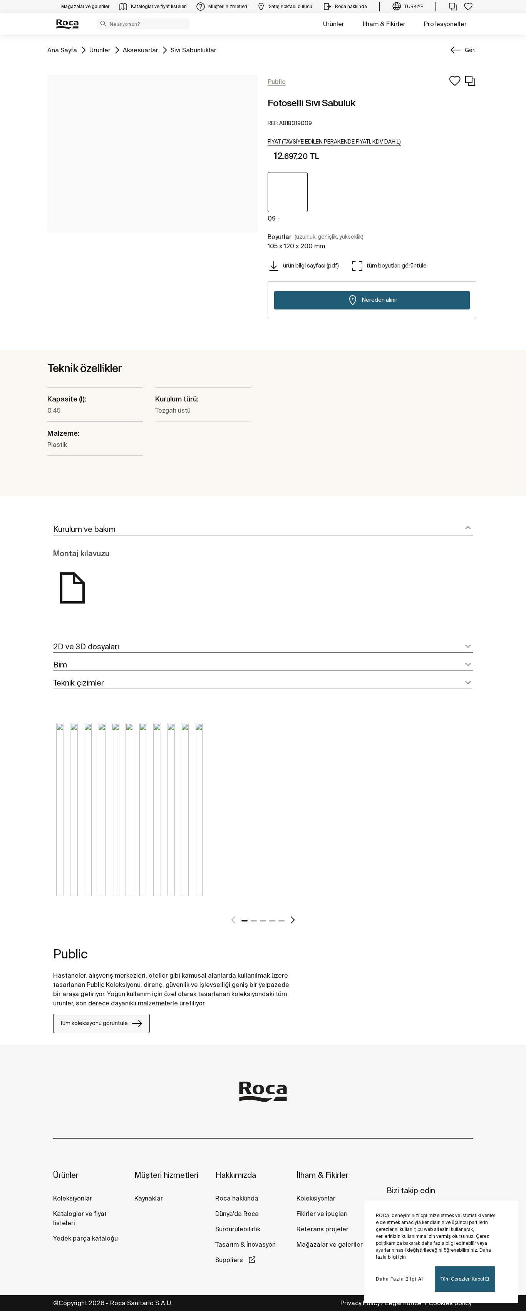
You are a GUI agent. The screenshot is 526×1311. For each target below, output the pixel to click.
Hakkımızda (235, 1175)
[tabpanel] (60, 815)
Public (70, 954)
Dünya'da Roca (237, 1213)
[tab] (263, 529)
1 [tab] (244, 920)
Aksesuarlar (140, 50)
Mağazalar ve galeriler (330, 1244)
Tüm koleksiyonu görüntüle (94, 1023)
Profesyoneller (445, 23)
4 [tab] (272, 920)
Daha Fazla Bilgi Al (399, 1278)
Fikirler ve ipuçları (322, 1213)
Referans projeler (322, 1229)
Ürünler (333, 23)
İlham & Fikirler (384, 23)
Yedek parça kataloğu (85, 1238)
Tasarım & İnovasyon (245, 1244)
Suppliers (230, 1259)
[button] (103, 23)
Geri (470, 50)
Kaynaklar (148, 1198)
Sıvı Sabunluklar (193, 50)
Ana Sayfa (62, 50)
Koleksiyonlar (72, 1198)
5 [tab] (281, 920)
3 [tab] (263, 920)
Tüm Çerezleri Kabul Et (465, 1278)
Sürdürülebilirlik (237, 1229)
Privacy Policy (360, 1302)
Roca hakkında (236, 1198)
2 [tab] (254, 920)
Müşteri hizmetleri (166, 1175)
